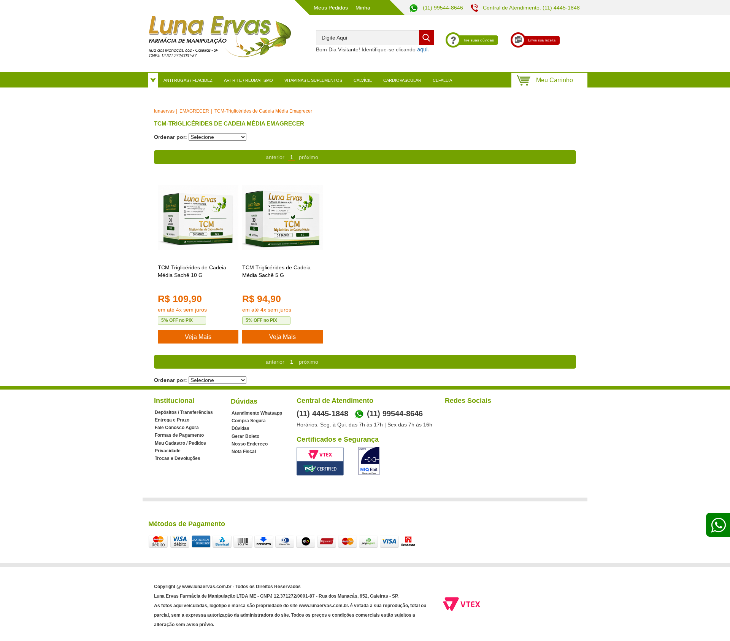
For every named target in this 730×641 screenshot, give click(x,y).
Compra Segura (249, 420)
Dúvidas (240, 428)
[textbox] (375, 37)
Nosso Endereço (250, 444)
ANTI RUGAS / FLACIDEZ (188, 80)
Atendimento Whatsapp (257, 413)
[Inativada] (369, 461)
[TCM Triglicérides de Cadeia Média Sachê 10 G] (198, 217)
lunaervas (164, 111)
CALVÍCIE (363, 80)
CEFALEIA (442, 80)
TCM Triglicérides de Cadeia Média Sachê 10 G (192, 271)
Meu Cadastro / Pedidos (180, 443)
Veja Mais (198, 337)
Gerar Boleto (245, 436)
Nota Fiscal (244, 451)
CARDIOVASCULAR (402, 80)
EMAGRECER (194, 111)
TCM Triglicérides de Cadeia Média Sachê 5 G (276, 271)
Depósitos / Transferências (184, 412)
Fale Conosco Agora (177, 427)
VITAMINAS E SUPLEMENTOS (313, 80)
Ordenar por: (170, 137)
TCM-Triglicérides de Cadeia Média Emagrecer (263, 111)
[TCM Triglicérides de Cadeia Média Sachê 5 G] (282, 217)
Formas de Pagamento (179, 435)
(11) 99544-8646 (442, 8)
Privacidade (168, 450)
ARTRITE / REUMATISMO (248, 80)
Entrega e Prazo (172, 420)
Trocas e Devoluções (177, 458)
